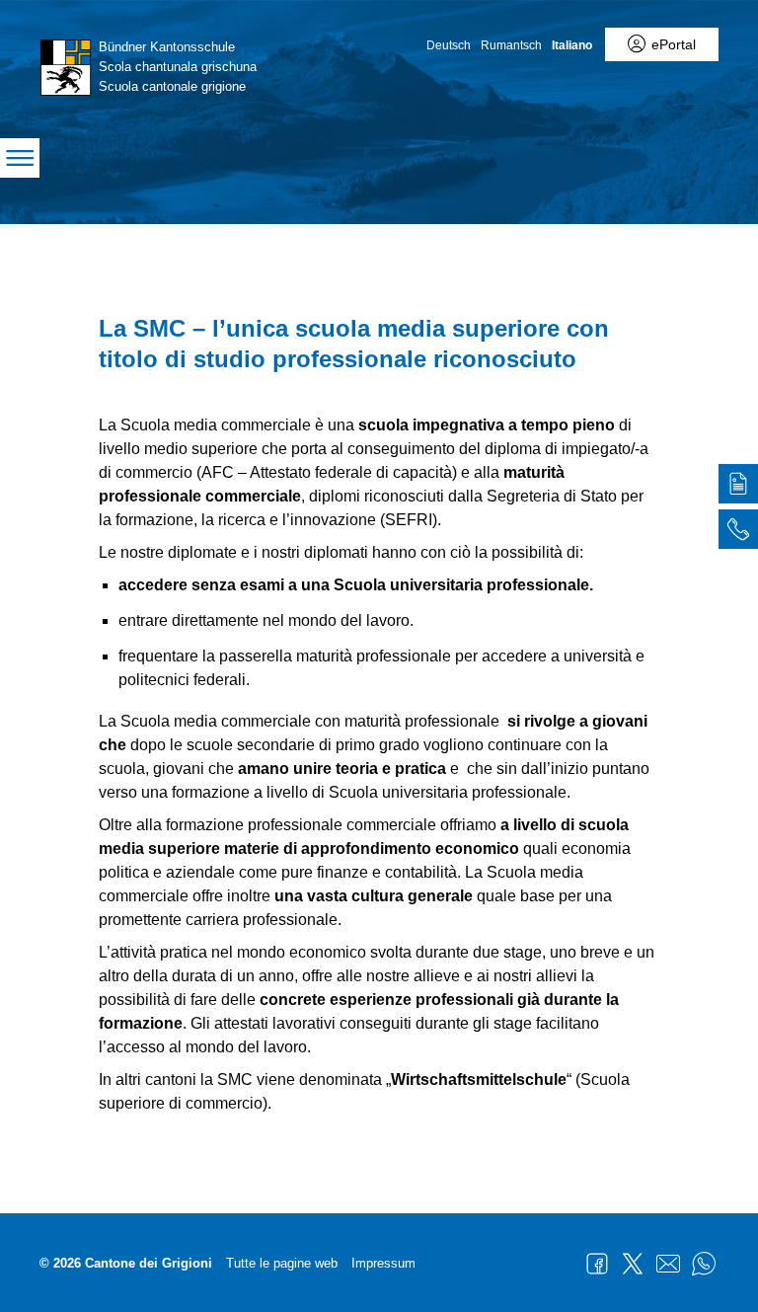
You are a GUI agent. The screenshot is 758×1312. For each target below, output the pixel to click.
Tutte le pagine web (282, 1263)
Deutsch (448, 45)
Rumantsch (511, 45)
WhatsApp (704, 1263)
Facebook (597, 1263)
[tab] (738, 486)
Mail (668, 1263)
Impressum (383, 1263)
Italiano (572, 45)
